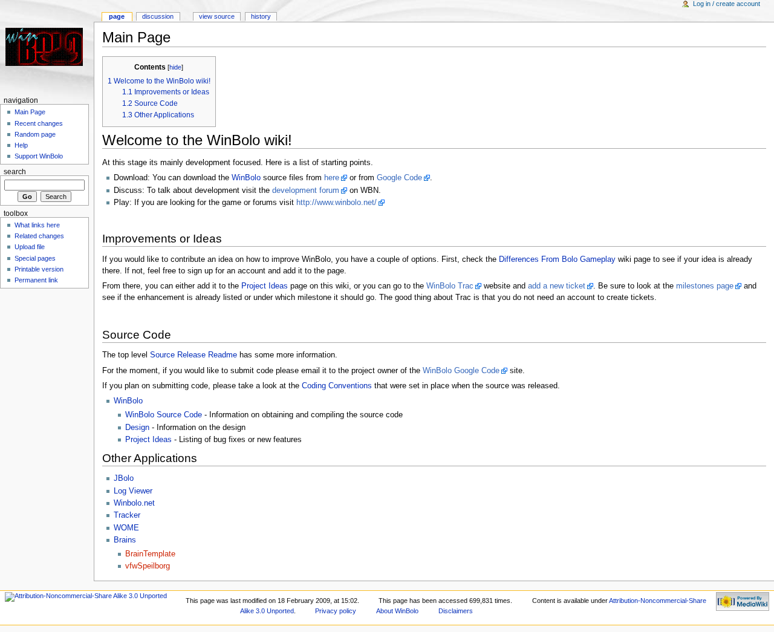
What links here (37, 225)
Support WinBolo (39, 156)
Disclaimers (455, 610)
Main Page (30, 112)
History (261, 16)
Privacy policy (335, 610)
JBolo (124, 478)
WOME (126, 528)
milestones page (704, 286)
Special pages (35, 258)
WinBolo (246, 178)
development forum (305, 190)
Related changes (39, 235)
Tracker (127, 515)
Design (137, 427)
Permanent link (36, 280)
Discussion (158, 16)
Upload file (30, 246)
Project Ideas (264, 286)
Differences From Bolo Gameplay (557, 259)
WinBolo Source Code (163, 415)
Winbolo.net (134, 503)
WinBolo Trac (449, 286)
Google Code (399, 178)
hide (175, 67)
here (331, 178)
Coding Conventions (337, 386)
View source (217, 16)
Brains (125, 540)
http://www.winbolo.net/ (336, 202)
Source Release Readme (193, 355)
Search (15, 171)
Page (117, 16)
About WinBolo (397, 610)
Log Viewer (133, 491)
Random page (35, 134)
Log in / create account (726, 3)
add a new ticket (556, 286)
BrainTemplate (150, 554)
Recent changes (39, 123)
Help (21, 145)
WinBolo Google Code (461, 370)
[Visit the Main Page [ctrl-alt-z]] (47, 47)
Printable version (39, 269)
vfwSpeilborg (147, 566)
